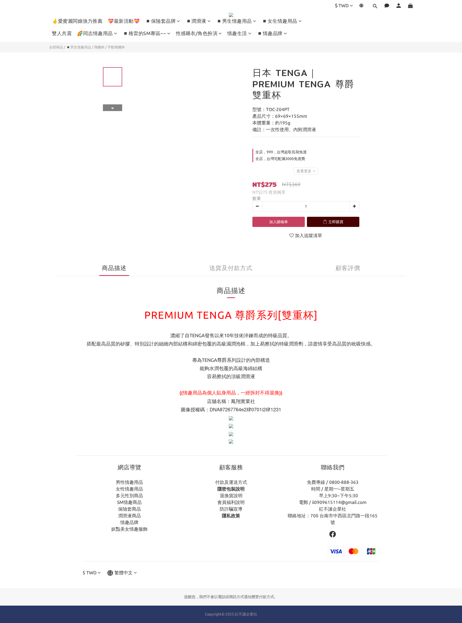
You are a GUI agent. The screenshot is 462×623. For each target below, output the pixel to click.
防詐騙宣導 (231, 508)
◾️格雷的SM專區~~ (144, 33)
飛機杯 (99, 47)
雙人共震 (62, 33)
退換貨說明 (231, 495)
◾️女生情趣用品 (279, 21)
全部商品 (56, 47)
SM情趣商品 (129, 502)
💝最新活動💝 (124, 21)
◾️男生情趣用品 (234, 21)
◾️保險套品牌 (160, 21)
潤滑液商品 (129, 515)
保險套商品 (129, 508)
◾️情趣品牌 (270, 33)
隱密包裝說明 (231, 488)
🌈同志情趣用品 (95, 33)
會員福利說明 (231, 502)
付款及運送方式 (231, 482)
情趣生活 (237, 33)
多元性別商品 (129, 495)
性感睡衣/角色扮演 (197, 33)
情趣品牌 (129, 522)
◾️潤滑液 (196, 21)
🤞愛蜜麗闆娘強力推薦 (77, 21)
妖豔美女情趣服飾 (129, 528)
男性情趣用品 (129, 482)
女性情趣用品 (129, 488)
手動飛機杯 (116, 47)
